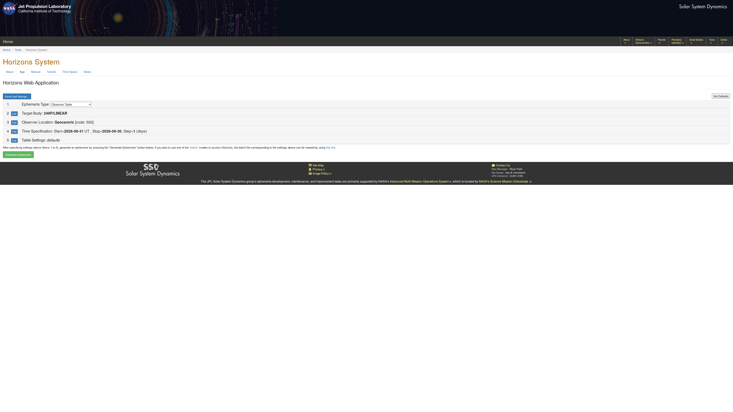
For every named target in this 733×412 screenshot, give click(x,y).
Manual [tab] (35, 72)
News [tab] (87, 72)
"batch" (194, 147)
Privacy (317, 169)
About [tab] (9, 72)
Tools (712, 39)
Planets (662, 39)
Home (6, 50)
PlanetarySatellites (677, 41)
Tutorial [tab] (51, 72)
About (626, 39)
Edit (14, 113)
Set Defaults (721, 96)
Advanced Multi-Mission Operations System (419, 181)
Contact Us (502, 165)
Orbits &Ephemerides (642, 41)
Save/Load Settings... (17, 96)
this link (330, 147)
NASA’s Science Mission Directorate (504, 181)
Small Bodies (696, 39)
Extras (724, 39)
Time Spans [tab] (69, 72)
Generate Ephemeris (18, 155)
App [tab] (22, 72)
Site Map (318, 165)
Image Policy (320, 173)
